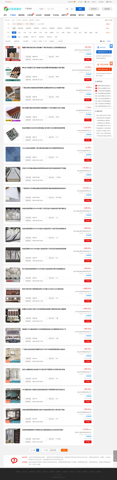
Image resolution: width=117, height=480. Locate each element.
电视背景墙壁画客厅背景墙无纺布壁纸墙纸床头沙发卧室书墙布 (42, 430)
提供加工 (41, 37)
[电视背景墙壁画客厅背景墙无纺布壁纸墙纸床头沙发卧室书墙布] (13, 436)
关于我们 (38, 471)
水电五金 (44, 28)
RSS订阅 (92, 471)
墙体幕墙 (31, 20)
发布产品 (93, 9)
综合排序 (8, 41)
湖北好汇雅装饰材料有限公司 (83, 432)
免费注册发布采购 (103, 69)
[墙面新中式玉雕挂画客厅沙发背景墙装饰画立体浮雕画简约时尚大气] (13, 335)
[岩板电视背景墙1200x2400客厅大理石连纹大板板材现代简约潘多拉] (13, 214)
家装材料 (36, 28)
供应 (19, 37)
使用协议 (52, 471)
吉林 (63, 32)
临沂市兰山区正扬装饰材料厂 (83, 50)
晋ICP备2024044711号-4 (58, 477)
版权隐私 (58, 471)
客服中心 (94, 1)
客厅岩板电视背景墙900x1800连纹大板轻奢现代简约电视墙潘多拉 (43, 269)
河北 (40, 32)
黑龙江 (69, 32)
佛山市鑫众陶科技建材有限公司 (82, 211)
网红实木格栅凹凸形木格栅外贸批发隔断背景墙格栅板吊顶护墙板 (43, 67)
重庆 (35, 32)
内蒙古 (52, 32)
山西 (46, 32)
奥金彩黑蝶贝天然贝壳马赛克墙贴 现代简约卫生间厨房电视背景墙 (43, 128)
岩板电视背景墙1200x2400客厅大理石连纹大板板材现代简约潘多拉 (44, 208)
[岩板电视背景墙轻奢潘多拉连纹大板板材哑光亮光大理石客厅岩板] (13, 415)
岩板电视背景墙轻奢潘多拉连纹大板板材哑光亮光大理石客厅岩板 (43, 409)
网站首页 (18, 471)
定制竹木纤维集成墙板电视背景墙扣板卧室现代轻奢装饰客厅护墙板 (44, 168)
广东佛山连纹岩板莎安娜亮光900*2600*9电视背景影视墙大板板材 (43, 349)
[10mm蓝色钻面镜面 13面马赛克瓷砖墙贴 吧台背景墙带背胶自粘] (13, 154)
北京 (19, 32)
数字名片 (82, 15)
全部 (14, 28)
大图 (103, 41)
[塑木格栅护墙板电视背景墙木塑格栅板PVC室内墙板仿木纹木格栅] (13, 114)
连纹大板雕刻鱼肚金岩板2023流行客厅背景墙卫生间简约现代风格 (43, 369)
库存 (56, 37)
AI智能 (98, 15)
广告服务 (78, 471)
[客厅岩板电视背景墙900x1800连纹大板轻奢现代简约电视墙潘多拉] (13, 275)
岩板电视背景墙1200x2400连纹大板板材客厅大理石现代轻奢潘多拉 (44, 228)
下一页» (45, 450)
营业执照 (32, 471)
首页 (13, 20)
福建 (91, 32)
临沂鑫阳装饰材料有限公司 (83, 90)
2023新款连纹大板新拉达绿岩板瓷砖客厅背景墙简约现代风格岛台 (43, 389)
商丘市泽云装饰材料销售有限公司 (81, 70)
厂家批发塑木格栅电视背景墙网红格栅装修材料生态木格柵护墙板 (43, 88)
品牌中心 (64, 15)
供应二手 (33, 37)
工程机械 (75, 28)
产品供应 (13, 15)
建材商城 (21, 15)
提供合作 (49, 37)
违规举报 (98, 471)
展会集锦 (47, 15)
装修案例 (90, 15)
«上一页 (32, 450)
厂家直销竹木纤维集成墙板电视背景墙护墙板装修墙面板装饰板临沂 (44, 188)
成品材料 (25, 20)
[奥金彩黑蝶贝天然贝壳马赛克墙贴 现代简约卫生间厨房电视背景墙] (13, 134)
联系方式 (45, 471)
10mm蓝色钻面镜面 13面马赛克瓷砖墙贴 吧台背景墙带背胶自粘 (43, 148)
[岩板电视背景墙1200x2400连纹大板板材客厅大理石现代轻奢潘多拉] (13, 234)
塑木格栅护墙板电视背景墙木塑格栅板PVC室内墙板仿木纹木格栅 (43, 108)
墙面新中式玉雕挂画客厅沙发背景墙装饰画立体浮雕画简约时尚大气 (44, 329)
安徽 (85, 32)
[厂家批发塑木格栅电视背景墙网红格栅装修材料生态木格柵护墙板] (13, 93)
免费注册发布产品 (103, 52)
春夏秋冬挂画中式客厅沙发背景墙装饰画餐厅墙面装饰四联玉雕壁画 (44, 309)
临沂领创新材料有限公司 (84, 170)
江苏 (75, 32)
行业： (17, 24)
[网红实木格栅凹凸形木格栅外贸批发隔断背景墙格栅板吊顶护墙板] (13, 73)
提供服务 (26, 37)
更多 (107, 32)
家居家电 (67, 28)
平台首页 (80, 1)
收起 (107, 28)
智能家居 (52, 28)
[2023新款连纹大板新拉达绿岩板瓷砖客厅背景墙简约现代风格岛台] (13, 395)
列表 (109, 41)
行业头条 (56, 15)
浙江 (80, 32)
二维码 (88, 1)
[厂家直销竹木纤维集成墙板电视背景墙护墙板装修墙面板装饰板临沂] (13, 194)
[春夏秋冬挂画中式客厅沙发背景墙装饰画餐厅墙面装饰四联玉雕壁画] (13, 315)
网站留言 (85, 471)
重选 (107, 24)
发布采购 (107, 9)
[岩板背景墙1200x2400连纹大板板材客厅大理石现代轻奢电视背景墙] (13, 254)
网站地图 (101, 1)
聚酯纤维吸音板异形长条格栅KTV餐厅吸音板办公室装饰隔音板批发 (44, 47)
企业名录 (39, 15)
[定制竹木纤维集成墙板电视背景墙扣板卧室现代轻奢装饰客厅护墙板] (13, 174)
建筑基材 (20, 28)
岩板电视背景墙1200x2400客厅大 (107, 106)
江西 (96, 32)
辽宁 (57, 32)
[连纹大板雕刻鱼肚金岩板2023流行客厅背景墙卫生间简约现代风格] (13, 375)
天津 (30, 32)
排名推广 (72, 471)
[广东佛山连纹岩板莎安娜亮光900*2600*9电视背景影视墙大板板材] (13, 355)
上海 (24, 32)
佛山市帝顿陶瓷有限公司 (84, 352)
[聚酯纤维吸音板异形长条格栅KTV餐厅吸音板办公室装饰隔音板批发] (13, 53)
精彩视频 (73, 15)
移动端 (110, 1)
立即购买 (87, 59)
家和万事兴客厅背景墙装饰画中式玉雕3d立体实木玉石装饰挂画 (42, 289)
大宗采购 (30, 15)
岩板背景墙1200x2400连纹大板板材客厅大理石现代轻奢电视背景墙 (44, 249)
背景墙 (37, 20)
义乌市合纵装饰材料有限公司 (83, 291)
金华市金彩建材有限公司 (84, 130)
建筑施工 (60, 28)
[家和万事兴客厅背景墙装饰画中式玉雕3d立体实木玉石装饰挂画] (13, 295)
